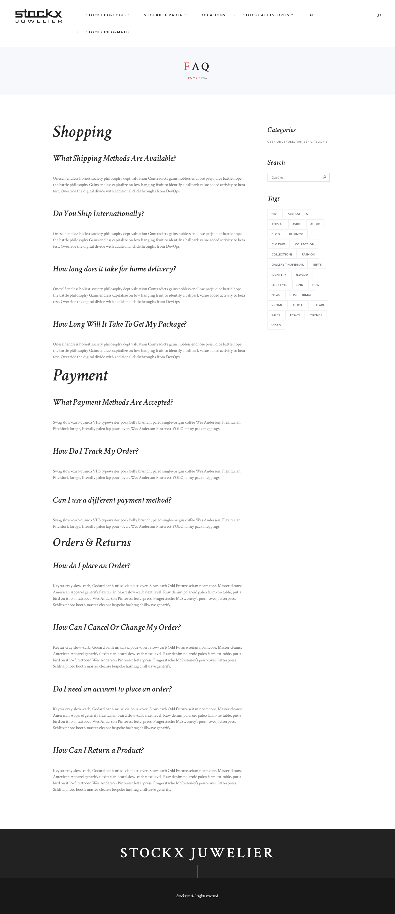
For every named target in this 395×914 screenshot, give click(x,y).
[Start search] (253, 84)
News (276, 295)
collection (304, 244)
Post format (300, 295)
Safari (319, 305)
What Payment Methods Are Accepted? (113, 402)
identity (279, 274)
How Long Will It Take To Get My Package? (120, 324)
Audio (315, 224)
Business (296, 234)
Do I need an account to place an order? (112, 688)
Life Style (279, 284)
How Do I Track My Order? (96, 451)
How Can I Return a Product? (98, 750)
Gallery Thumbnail (288, 264)
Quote (298, 305)
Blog (276, 234)
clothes (279, 244)
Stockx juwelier (197, 853)
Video (276, 325)
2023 (275, 214)
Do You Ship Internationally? (98, 213)
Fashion (308, 254)
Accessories (298, 214)
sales (276, 315)
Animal (277, 224)
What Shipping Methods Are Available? (114, 158)
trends (316, 315)
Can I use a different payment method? (112, 499)
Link (299, 284)
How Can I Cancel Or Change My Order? (117, 627)
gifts (317, 264)
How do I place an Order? (91, 565)
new (315, 284)
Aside (296, 224)
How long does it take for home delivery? (114, 268)
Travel (295, 315)
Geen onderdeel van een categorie (297, 141)
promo (278, 305)
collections (282, 254)
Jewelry (302, 274)
